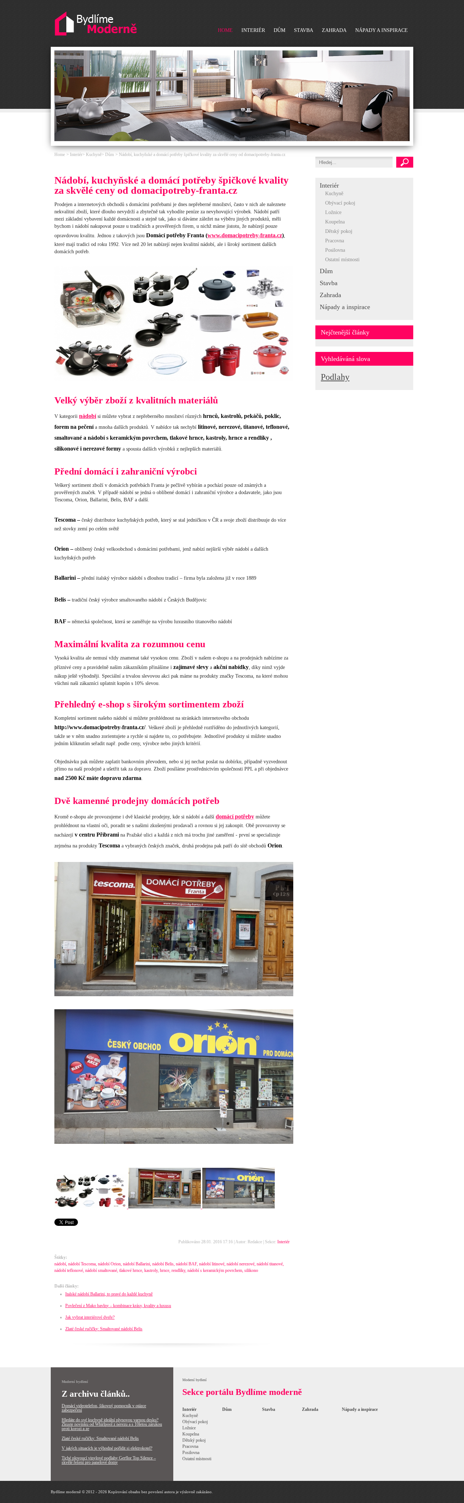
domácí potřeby (235, 816)
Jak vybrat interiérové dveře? (90, 1317)
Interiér (253, 30)
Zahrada (334, 30)
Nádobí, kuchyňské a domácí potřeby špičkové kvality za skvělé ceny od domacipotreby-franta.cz (202, 154)
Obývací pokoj (340, 203)
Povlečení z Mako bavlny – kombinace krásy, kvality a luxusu (118, 1305)
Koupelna (335, 222)
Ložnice (333, 212)
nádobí (87, 416)
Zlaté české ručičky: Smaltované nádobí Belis (103, 1328)
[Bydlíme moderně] (96, 23)
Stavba (303, 30)
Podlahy (335, 377)
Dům (279, 30)
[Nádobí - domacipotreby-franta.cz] (173, 379)
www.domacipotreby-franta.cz (244, 235)
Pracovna (334, 240)
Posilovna (335, 250)
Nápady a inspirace (381, 30)
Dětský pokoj (338, 231)
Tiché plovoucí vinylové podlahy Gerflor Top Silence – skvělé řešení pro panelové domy (109, 1460)
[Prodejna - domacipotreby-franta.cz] (173, 994)
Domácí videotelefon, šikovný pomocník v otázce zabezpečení (104, 1408)
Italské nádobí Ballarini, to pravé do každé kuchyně (109, 1294)
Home (225, 30)
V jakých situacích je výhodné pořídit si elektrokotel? (107, 1448)
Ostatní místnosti (342, 259)
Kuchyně (334, 193)
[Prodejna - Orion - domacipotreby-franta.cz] (173, 1142)
